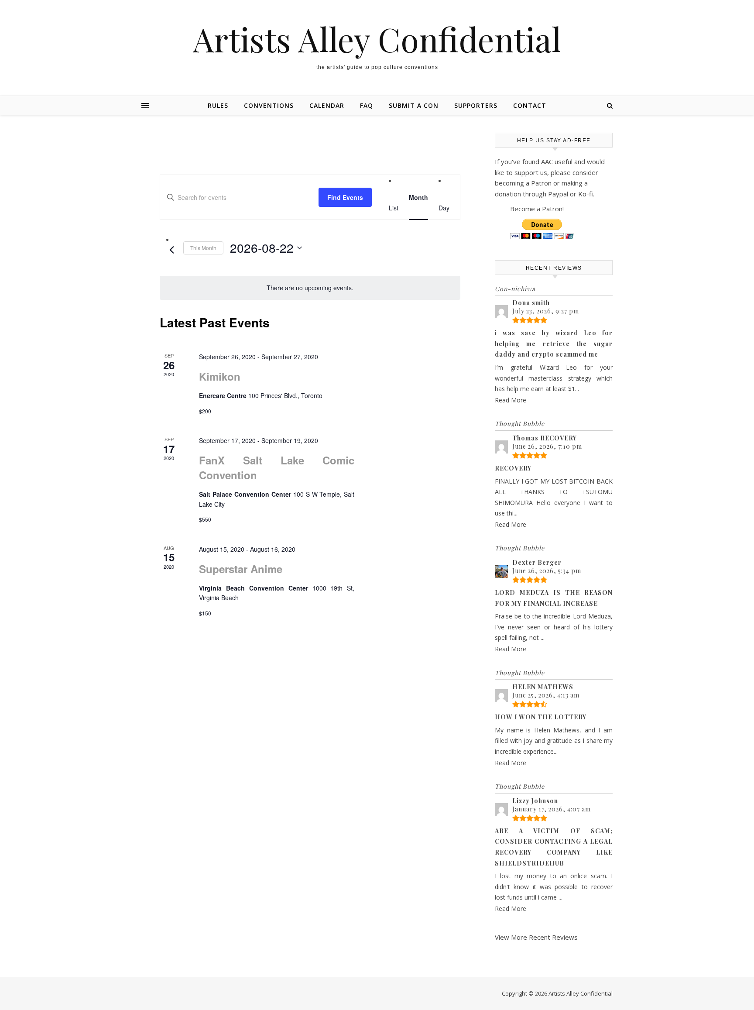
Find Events (345, 197)
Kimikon (219, 376)
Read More (510, 400)
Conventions (269, 105)
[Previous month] (171, 250)
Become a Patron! (537, 208)
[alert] (310, 288)
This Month (203, 247)
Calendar (326, 105)
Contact (529, 105)
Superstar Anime (240, 568)
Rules (218, 105)
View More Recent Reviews (536, 937)
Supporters (475, 105)
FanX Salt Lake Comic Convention (276, 467)
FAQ (366, 105)
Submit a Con (414, 105)
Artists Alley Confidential (377, 39)
